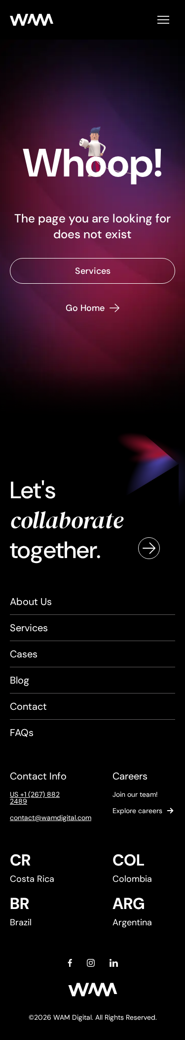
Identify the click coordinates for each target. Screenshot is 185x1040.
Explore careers (137, 810)
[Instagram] (91, 963)
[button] (163, 20)
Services (93, 271)
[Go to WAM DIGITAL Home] (31, 20)
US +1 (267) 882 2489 (35, 798)
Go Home (85, 307)
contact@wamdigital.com (41, 817)
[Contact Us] (149, 548)
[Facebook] (70, 963)
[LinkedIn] (114, 963)
